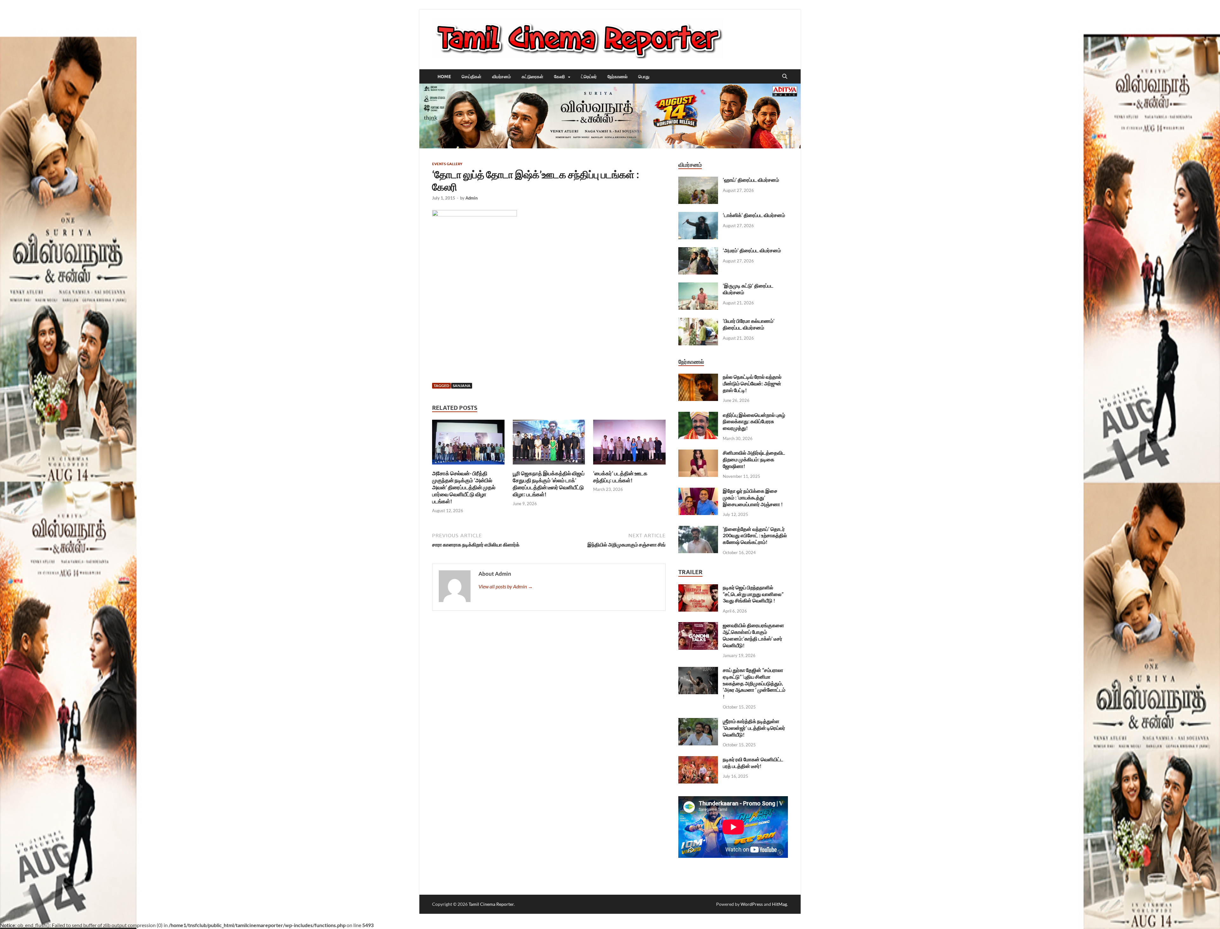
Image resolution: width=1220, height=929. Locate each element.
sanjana (462, 385)
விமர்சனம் (501, 76)
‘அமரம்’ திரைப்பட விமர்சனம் (752, 250)
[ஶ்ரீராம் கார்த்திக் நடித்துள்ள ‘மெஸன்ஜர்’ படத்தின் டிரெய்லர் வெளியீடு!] (698, 722)
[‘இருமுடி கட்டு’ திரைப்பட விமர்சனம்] (698, 286)
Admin (471, 197)
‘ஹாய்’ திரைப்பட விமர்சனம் (751, 180)
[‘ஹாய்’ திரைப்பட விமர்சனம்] (698, 180)
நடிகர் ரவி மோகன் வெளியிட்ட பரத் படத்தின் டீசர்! (753, 762)
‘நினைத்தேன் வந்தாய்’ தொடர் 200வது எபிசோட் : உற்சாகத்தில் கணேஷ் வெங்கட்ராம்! (755, 535)
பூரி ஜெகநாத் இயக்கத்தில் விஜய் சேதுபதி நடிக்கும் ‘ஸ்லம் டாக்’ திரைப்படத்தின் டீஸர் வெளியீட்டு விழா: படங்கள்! (549, 484)
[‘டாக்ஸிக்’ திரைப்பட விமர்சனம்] (698, 216)
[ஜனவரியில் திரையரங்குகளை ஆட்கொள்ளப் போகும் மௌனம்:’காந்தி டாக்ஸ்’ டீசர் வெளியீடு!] (698, 626)
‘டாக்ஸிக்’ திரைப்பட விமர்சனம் (754, 215)
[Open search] (785, 76)
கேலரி (559, 76)
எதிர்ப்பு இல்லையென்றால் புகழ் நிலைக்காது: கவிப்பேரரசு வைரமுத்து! (754, 421)
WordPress (752, 904)
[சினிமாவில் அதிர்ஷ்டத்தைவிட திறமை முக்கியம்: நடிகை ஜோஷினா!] (698, 453)
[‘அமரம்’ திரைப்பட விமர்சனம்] (698, 251)
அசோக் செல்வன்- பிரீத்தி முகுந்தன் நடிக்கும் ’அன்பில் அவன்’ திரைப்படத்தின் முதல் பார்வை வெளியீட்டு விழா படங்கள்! (463, 487)
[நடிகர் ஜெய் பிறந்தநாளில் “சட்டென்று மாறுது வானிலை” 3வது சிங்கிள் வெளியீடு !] (698, 588)
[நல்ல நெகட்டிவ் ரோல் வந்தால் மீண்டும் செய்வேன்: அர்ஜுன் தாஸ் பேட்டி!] (698, 377)
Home (444, 76)
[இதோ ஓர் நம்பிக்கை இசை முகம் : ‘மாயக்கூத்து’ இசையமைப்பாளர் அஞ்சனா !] (698, 491)
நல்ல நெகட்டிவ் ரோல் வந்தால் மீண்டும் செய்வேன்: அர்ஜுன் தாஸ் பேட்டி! (752, 383)
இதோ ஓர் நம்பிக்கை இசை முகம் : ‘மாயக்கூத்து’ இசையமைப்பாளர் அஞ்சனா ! (753, 497)
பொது (643, 76)
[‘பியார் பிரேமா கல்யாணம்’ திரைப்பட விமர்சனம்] (698, 321)
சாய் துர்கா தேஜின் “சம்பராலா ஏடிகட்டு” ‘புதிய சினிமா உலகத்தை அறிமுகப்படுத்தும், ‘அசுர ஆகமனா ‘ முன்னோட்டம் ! (754, 683)
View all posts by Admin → (505, 586)
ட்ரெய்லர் (589, 76)
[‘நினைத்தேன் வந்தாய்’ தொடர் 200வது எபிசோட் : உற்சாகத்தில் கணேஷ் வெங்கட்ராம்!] (698, 529)
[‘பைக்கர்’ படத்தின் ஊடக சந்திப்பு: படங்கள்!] (629, 444)
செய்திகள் (471, 76)
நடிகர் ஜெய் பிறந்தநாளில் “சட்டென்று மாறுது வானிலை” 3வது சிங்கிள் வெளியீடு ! (753, 594)
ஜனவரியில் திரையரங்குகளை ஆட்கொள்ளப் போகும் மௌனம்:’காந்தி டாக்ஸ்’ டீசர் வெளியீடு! (753, 635)
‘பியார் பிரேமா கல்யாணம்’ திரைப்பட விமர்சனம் (749, 324)
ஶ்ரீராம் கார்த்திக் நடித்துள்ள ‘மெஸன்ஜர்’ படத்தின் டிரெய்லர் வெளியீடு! (754, 727)
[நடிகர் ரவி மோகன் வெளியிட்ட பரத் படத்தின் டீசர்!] (698, 760)
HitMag (779, 904)
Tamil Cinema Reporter (491, 904)
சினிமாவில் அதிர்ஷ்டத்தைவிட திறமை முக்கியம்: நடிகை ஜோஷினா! (754, 459)
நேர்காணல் (617, 76)
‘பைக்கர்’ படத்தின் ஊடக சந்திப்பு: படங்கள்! (620, 477)
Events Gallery (447, 164)
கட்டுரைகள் (532, 76)
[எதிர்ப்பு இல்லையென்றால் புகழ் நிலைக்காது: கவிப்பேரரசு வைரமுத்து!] (698, 415)
